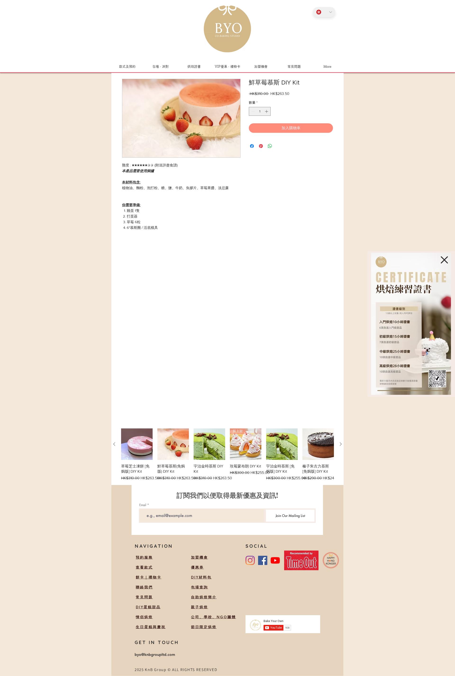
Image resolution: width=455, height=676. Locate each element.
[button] (444, 259)
